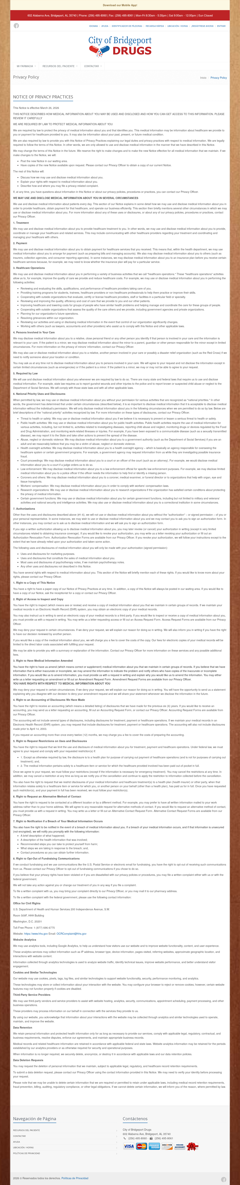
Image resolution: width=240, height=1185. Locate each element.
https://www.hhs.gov (36, 933)
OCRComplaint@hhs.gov (71, 933)
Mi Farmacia (25, 66)
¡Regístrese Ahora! (202, 25)
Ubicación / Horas (177, 25)
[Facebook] (16, 25)
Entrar (221, 25)
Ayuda (104, 25)
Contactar (91, 66)
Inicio (203, 77)
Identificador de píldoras (127, 25)
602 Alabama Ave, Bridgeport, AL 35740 (52, 15)
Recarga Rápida (155, 25)
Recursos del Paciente (59, 66)
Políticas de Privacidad (26, 1153)
